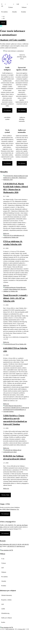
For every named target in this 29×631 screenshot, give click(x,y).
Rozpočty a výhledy (6, 600)
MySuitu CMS (21, 629)
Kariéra (3, 622)
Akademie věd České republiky (13, 40)
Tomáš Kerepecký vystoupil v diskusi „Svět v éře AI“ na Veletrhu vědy (15, 298)
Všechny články (5, 495)
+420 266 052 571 (11, 546)
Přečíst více (6, 233)
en (3, 18)
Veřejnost (24, 7)
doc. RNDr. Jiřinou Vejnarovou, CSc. (9, 509)
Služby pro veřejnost (6, 617)
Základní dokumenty (6, 595)
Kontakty (23, 12)
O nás (2, 5)
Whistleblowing (5, 613)
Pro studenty (4, 12)
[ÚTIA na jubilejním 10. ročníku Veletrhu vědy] (16, 237)
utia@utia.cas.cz (21, 546)
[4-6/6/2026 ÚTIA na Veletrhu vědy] (14, 344)
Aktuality (14, 12)
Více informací (7, 110)
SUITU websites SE (10, 629)
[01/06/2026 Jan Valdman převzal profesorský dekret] (16, 452)
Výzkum (10, 7)
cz (3, 16)
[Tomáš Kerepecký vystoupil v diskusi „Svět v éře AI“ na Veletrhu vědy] (16, 291)
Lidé (18, 4)
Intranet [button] (3, 22)
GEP (2, 604)
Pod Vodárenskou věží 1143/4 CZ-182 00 (11, 544)
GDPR (3, 609)
